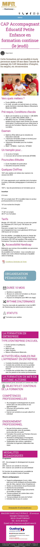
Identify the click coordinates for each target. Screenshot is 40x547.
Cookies (13, 545)
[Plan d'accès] (19, 14)
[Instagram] (34, 14)
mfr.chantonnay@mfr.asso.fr (23, 523)
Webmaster (20, 545)
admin (23, 546)
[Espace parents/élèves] (38, 14)
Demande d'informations (20, 508)
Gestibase (27, 545)
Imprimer (9, 53)
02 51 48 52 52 (21, 520)
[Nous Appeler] (23, 14)
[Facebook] (30, 14)
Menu (20, 17)
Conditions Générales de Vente (16, 262)
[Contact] (27, 14)
